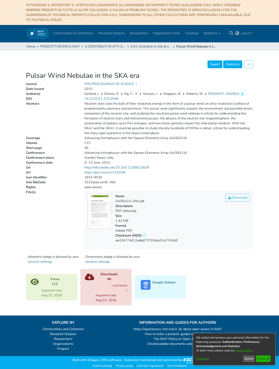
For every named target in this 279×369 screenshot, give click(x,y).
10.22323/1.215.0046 (101, 98)
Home (30, 46)
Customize (202, 359)
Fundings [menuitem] (192, 33)
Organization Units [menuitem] (166, 33)
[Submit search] (231, 33)
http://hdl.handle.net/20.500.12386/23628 (116, 167)
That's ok (263, 359)
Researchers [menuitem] (139, 33)
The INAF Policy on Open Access (178, 339)
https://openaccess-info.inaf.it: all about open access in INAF (178, 329)
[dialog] (234, 349)
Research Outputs (63, 334)
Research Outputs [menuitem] (111, 33)
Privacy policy (124, 366)
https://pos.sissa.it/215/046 (105, 172)
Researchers (63, 339)
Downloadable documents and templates (177, 344)
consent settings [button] (40, 261)
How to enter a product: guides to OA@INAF (178, 334)
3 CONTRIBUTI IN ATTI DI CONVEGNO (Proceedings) (105, 46)
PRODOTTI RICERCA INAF (60, 46)
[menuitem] (212, 33)
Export (215, 64)
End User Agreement (150, 366)
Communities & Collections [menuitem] (73, 33)
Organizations (63, 344)
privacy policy (243, 350)
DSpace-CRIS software (105, 360)
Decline (248, 359)
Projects (63, 348)
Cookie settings (102, 366)
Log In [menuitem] (245, 33)
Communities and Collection (63, 329)
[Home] (37, 33)
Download (239, 197)
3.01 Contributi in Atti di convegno (151, 46)
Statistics (233, 64)
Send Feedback (177, 366)
